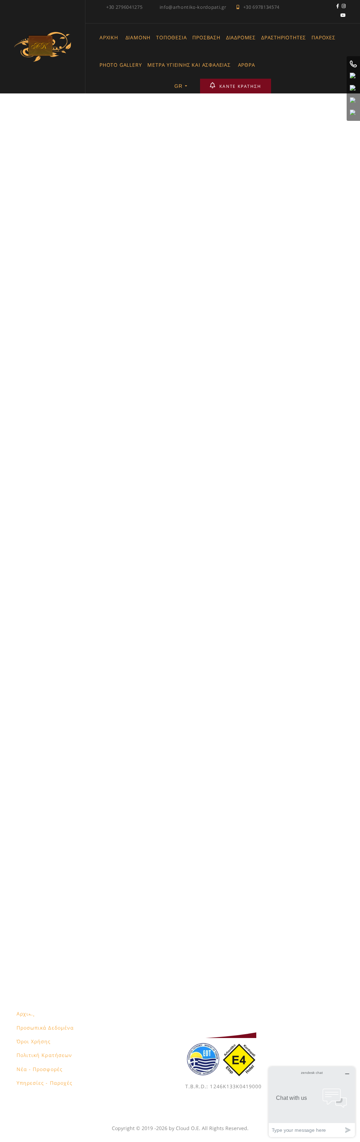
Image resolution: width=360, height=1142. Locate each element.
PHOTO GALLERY (120, 64)
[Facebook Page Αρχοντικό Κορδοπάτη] (337, 7)
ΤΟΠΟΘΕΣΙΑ (171, 37)
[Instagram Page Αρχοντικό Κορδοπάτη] (344, 7)
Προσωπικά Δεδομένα (45, 1027)
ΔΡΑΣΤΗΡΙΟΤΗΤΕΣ (283, 37)
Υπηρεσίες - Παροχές (44, 1082)
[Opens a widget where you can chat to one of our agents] (312, 1102)
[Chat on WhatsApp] (353, 76)
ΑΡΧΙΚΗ (108, 37)
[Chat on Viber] (353, 88)
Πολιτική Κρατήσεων (44, 1055)
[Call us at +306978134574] (353, 63)
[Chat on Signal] (353, 100)
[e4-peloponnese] (239, 1046)
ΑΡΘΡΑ (246, 64)
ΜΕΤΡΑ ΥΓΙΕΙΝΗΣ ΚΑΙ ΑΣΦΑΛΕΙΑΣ (188, 64)
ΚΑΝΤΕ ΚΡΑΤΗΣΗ (240, 86)
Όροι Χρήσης (34, 1041)
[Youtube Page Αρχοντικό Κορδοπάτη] (343, 16)
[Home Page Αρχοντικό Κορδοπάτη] (42, 36)
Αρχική (26, 1013)
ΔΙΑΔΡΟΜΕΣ (241, 37)
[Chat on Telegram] (353, 113)
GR (178, 86)
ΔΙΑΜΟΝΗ (138, 37)
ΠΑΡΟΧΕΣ (323, 37)
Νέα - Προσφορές (40, 1069)
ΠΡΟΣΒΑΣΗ (206, 37)
